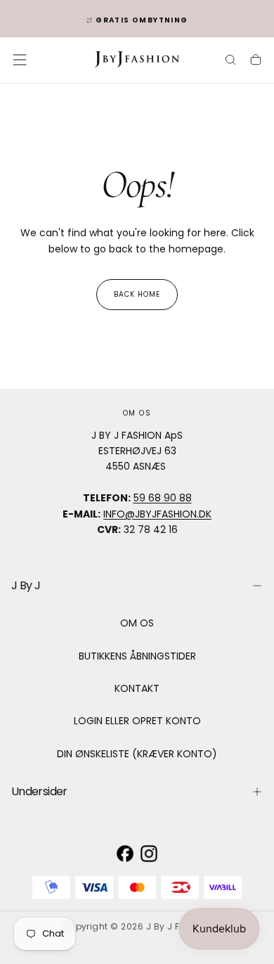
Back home (137, 294)
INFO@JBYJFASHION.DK (157, 514)
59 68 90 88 (162, 498)
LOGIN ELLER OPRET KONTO (137, 721)
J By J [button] (25, 585)
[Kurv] (256, 61)
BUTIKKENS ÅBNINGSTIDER (137, 656)
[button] (19, 59)
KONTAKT (137, 688)
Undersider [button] (39, 791)
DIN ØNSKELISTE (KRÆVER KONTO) (137, 754)
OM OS (137, 623)
